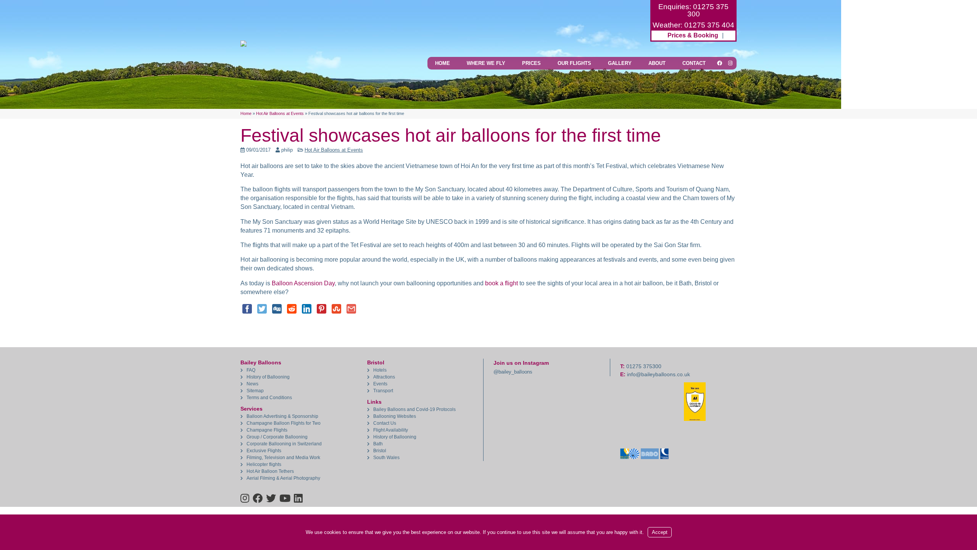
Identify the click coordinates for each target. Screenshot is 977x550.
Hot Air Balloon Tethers (270, 471)
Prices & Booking (692, 35)
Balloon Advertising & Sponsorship (282, 416)
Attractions (384, 377)
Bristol (379, 450)
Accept (659, 532)
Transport (383, 390)
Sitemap (255, 390)
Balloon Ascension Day (303, 283)
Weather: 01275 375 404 (693, 25)
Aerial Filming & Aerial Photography (283, 478)
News (252, 384)
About (657, 63)
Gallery (620, 63)
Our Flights (574, 63)
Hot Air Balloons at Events (334, 150)
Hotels (380, 370)
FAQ (251, 370)
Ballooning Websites (394, 416)
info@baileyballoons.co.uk (658, 374)
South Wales (386, 457)
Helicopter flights (264, 464)
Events (380, 384)
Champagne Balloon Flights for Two (284, 423)
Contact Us (384, 423)
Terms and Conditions (269, 397)
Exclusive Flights (264, 450)
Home (442, 63)
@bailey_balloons (512, 372)
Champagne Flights (267, 430)
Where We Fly (486, 63)
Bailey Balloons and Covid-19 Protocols (414, 409)
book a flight (501, 283)
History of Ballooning (268, 377)
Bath (378, 443)
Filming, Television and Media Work (283, 457)
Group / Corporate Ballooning (277, 437)
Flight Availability (390, 430)
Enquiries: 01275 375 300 (693, 10)
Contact (694, 63)
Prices (531, 63)
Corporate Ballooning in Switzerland (284, 443)
